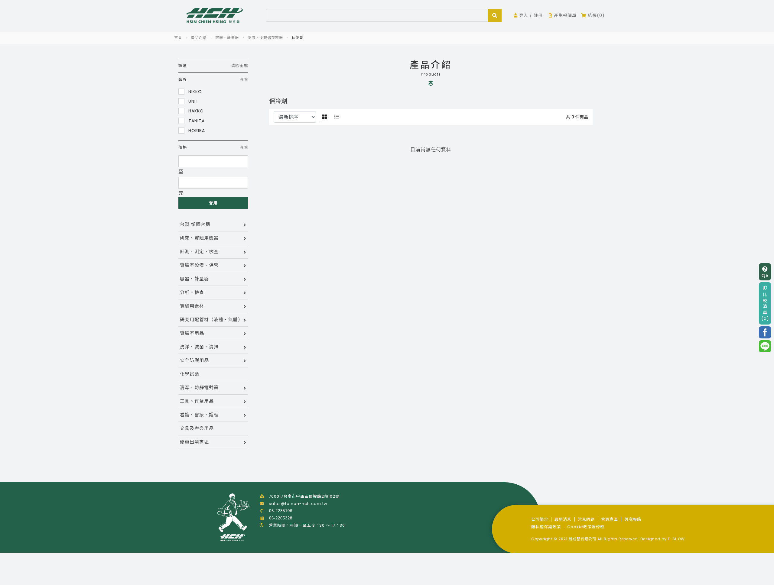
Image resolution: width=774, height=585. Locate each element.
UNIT (193, 101)
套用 (213, 203)
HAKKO (195, 111)
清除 (243, 79)
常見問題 (586, 519)
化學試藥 (189, 374)
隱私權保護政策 (546, 527)
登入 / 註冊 (530, 15)
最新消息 (562, 519)
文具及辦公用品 (197, 428)
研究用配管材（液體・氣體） (211, 319)
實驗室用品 (192, 333)
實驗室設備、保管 (199, 265)
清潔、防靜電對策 (199, 387)
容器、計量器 (227, 37)
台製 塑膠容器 (195, 224)
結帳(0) (595, 15)
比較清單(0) (765, 306)
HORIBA (196, 130)
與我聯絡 (632, 519)
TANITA (196, 121)
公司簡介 (539, 519)
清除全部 (239, 66)
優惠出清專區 (194, 442)
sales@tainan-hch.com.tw (298, 503)
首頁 (178, 37)
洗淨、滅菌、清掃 (199, 347)
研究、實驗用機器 (199, 238)
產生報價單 (564, 15)
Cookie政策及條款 (585, 527)
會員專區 (609, 519)
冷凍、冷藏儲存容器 (265, 37)
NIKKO (194, 91)
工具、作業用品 (197, 401)
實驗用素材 (192, 306)
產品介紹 (199, 37)
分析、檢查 (192, 292)
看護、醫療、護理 (199, 415)
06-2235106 (280, 511)
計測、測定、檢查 (199, 251)
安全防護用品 (194, 360)
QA (765, 276)
